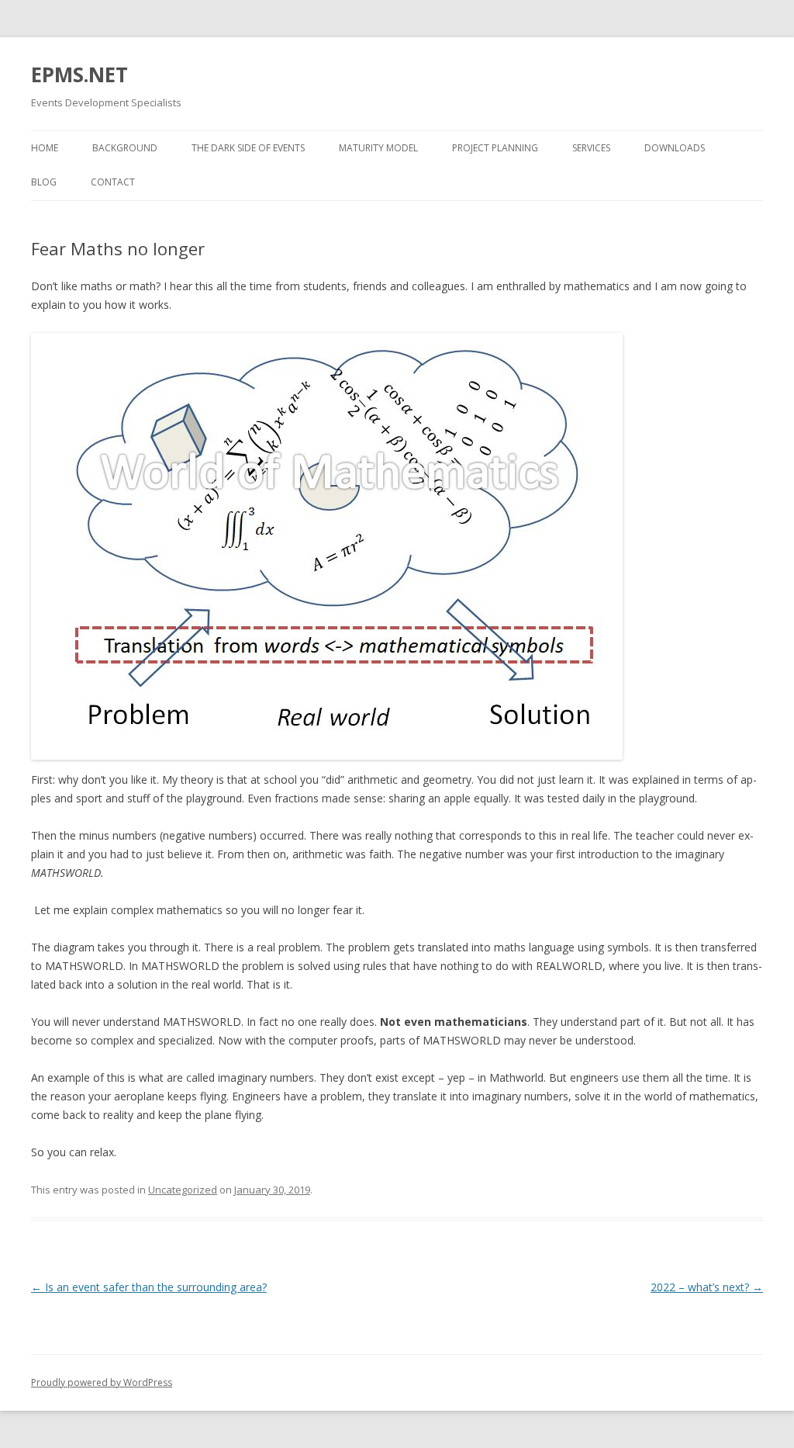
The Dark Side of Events (248, 147)
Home (44, 147)
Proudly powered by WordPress (101, 1382)
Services (591, 147)
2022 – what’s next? (707, 1287)
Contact (113, 182)
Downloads (674, 147)
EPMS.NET (79, 74)
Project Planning (495, 147)
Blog (44, 182)
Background (124, 147)
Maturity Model (378, 147)
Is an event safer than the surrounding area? (149, 1287)
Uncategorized (182, 1190)
